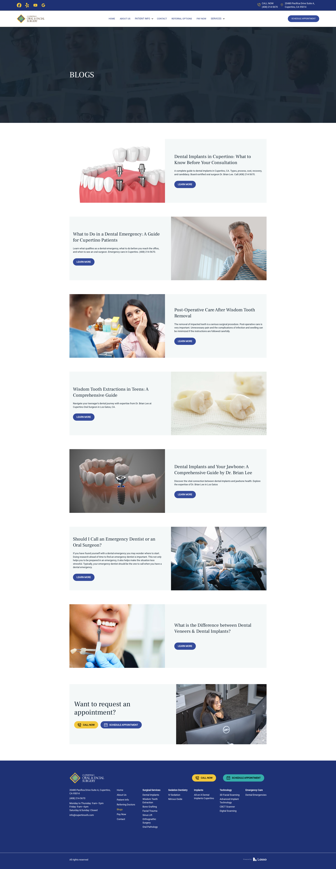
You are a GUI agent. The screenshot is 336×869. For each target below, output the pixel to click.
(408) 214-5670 (77, 798)
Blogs (120, 809)
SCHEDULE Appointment (304, 18)
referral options (182, 18)
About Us (125, 18)
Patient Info (123, 799)
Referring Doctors (126, 804)
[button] (142, 18)
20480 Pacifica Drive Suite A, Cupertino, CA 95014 (90, 792)
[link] (255, 860)
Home (112, 18)
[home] (31, 19)
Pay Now (201, 18)
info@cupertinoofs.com (81, 815)
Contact (162, 18)
